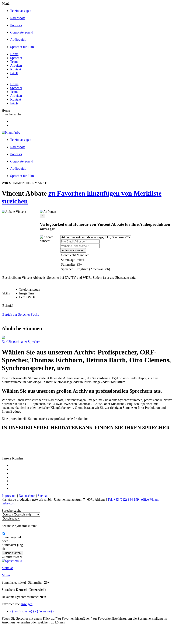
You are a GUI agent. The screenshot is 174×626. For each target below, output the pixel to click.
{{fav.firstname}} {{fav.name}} (32, 611)
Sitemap (43, 495)
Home (14, 54)
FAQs (14, 73)
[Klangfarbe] (11, 132)
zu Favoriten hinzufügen (84, 193)
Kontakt (15, 69)
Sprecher (16, 58)
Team (14, 61)
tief (19, 537)
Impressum (9, 495)
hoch (5, 541)
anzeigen (26, 604)
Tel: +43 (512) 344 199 (123, 499)
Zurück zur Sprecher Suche (20, 314)
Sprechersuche (11, 114)
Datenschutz (27, 495)
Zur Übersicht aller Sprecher (21, 341)
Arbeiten (16, 65)
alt (3, 548)
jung (20, 545)
